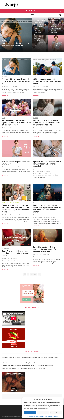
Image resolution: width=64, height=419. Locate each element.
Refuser (43, 412)
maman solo (25, 214)
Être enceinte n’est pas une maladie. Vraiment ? (56, 44)
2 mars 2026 (5, 166)
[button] (61, 399)
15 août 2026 (5, 50)
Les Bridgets (5, 416)
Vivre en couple (37, 159)
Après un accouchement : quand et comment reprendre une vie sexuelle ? (47, 163)
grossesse (22, 166)
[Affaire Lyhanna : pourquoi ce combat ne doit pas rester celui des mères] (47, 66)
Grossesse (4, 40)
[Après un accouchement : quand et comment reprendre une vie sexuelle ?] (47, 148)
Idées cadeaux (5, 248)
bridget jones (37, 256)
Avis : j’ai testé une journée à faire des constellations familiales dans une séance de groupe (30, 365)
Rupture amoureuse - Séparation (10, 202)
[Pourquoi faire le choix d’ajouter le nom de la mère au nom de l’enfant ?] (16, 66)
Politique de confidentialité (41, 416)
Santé (3, 117)
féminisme (43, 256)
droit (21, 214)
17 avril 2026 (37, 127)
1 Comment (37, 50)
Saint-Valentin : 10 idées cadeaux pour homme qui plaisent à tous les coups (16, 253)
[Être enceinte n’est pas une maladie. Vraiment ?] (16, 148)
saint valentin (15, 260)
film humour (46, 217)
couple (36, 171)
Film (34, 202)
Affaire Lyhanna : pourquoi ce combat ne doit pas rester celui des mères (40, 24)
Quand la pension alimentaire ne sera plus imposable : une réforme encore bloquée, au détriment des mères (15, 208)
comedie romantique (39, 217)
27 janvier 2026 (37, 254)
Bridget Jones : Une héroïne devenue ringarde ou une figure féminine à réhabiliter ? (46, 249)
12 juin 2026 (53, 30)
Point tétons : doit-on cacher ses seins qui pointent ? (22, 362)
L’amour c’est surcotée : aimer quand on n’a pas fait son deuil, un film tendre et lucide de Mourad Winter (47, 208)
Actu (34, 76)
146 (35, 274)
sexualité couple (47, 171)
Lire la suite (6, 95)
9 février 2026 (6, 214)
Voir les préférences (55, 412)
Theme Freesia (17, 416)
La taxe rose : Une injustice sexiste (17, 360)
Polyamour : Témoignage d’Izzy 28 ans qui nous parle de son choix (28, 368)
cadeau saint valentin (7, 260)
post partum (40, 171)
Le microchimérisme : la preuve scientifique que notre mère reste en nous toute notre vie (40, 40)
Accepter (29, 412)
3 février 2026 (37, 214)
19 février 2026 (37, 169)
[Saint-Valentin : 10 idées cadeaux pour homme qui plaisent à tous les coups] (16, 237)
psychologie (52, 217)
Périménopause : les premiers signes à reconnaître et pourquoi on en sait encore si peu (55, 23)
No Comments (14, 50)
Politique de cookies (31, 416)
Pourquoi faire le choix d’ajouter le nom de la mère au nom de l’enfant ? (16, 45)
